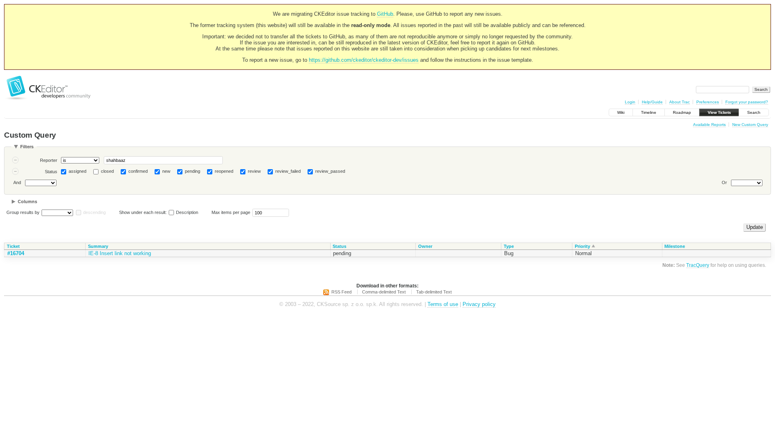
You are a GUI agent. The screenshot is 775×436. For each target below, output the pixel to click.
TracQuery (697, 265)
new (166, 171)
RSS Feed (341, 291)
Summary (98, 246)
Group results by (23, 212)
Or (724, 182)
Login (630, 102)
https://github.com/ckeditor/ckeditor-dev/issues (364, 60)
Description (186, 212)
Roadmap (682, 112)
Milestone (674, 246)
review (254, 171)
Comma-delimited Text (384, 291)
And (17, 182)
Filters (27, 146)
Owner (425, 246)
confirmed (138, 171)
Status (51, 171)
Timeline (648, 112)
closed (107, 171)
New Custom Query (750, 124)
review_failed (288, 171)
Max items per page (231, 212)
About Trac (679, 102)
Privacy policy (479, 304)
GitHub (385, 14)
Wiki (620, 112)
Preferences (707, 102)
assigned (77, 171)
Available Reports (709, 124)
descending (94, 212)
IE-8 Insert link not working (119, 253)
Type (509, 246)
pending (192, 171)
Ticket (13, 246)
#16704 (15, 253)
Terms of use (442, 304)
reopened (224, 171)
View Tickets (719, 112)
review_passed (330, 171)
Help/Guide (652, 102)
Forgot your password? (746, 102)
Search (753, 112)
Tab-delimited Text (434, 291)
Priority (582, 246)
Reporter (48, 160)
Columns (27, 201)
